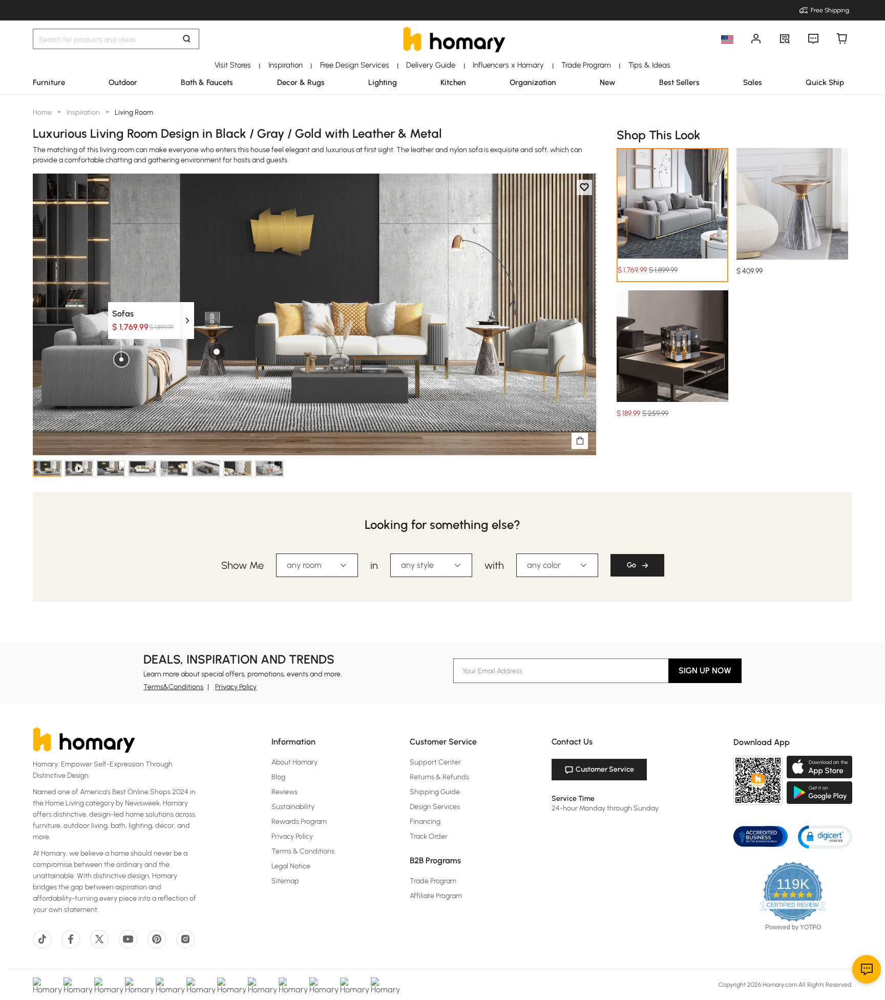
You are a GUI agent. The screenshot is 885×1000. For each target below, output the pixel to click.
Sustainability (292, 806)
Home (43, 112)
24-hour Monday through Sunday (605, 808)
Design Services (435, 806)
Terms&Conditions (173, 687)
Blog (278, 777)
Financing (425, 821)
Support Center (435, 762)
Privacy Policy (236, 687)
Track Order (429, 836)
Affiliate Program (436, 895)
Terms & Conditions (302, 851)
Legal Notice (290, 866)
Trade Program (433, 881)
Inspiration (83, 112)
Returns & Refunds (439, 777)
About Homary (294, 762)
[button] (825, 836)
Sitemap (285, 881)
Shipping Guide (435, 792)
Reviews (284, 792)
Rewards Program (299, 821)
